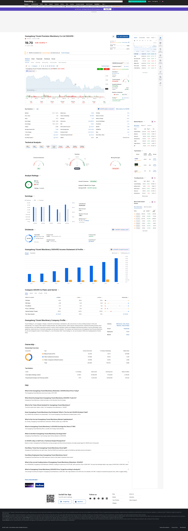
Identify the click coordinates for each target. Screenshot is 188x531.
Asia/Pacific (87, 6)
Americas (69, 6)
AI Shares (109, 6)
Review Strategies (65, 52)
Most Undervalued (138, 206)
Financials (39, 59)
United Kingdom (47, 6)
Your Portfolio (116, 500)
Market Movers (138, 121)
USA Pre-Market (93, 6)
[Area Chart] (29, 66)
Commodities (142, 37)
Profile (32, 62)
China (127, 334)
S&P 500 (136, 60)
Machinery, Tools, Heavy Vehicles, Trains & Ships (122, 324)
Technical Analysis (33, 142)
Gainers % (143, 125)
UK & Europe (74, 6)
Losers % (149, 125)
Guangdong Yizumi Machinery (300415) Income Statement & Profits (54, 249)
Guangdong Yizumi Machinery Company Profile (45, 320)
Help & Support (133, 500)
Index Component (62, 62)
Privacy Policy (175, 527)
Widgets (115, 503)
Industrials (126, 328)
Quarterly (32, 253)
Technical (47, 59)
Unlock (59, 314)
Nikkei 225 (136, 63)
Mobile (114, 497)
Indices (135, 37)
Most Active (40, 6)
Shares (26, 6)
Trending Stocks (138, 178)
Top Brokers (137, 150)
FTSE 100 (136, 53)
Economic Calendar (80, 4)
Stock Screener (89, 4)
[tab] (28, 147)
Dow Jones (136, 65)
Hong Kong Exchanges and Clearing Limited (36, 377)
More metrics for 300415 (122, 109)
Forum (53, 59)
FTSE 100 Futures (138, 68)
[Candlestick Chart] (26, 66)
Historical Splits (53, 62)
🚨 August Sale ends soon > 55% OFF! (137, 1)
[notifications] (160, 1)
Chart (33, 59)
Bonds (148, 37)
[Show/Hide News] (57, 66)
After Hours (100, 6)
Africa (105, 6)
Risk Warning (183, 527)
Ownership (38, 62)
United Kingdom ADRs (56, 6)
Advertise (131, 497)
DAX (135, 56)
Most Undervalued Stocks (139, 202)
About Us (131, 494)
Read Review (154, 159)
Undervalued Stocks (126, 6)
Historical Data (45, 62)
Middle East (81, 6)
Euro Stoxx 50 (137, 58)
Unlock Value (125, 42)
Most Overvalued (148, 206)
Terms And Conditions (164, 527)
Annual (27, 253)
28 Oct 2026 (91, 129)
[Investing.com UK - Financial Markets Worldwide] (30, 1)
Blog (114, 494)
